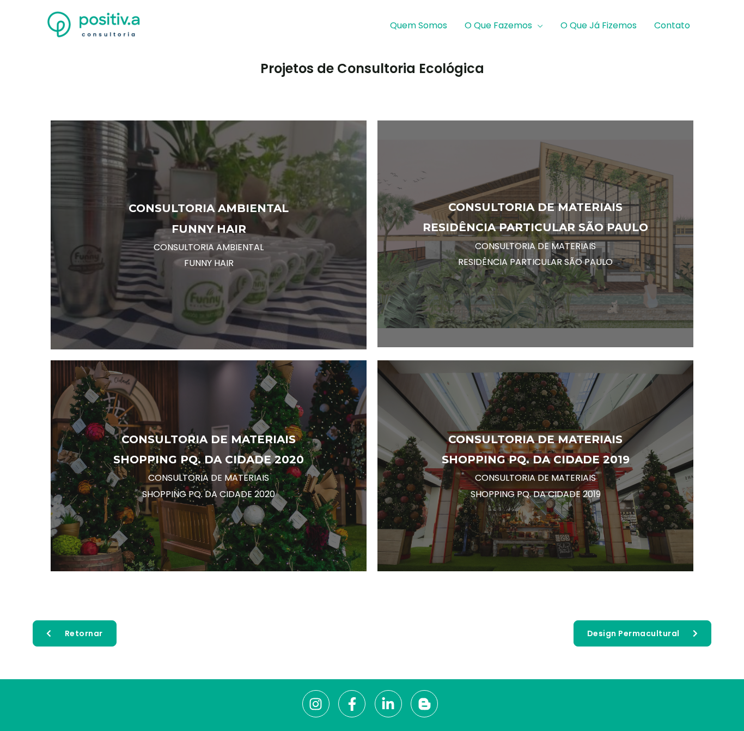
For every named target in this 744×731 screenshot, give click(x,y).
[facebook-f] (355, 703)
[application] (537, 26)
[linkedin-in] (392, 703)
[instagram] (319, 703)
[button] (75, 633)
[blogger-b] (426, 703)
